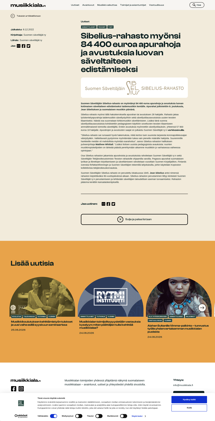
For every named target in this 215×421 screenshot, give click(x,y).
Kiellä (189, 408)
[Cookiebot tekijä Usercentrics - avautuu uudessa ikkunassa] (21, 416)
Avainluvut (88, 5)
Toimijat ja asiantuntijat (133, 5)
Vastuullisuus (156, 5)
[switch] (78, 416)
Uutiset (75, 5)
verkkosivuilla (176, 130)
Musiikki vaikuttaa (107, 5)
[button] (202, 308)
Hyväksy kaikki (189, 399)
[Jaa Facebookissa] (24, 46)
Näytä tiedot (137, 416)
